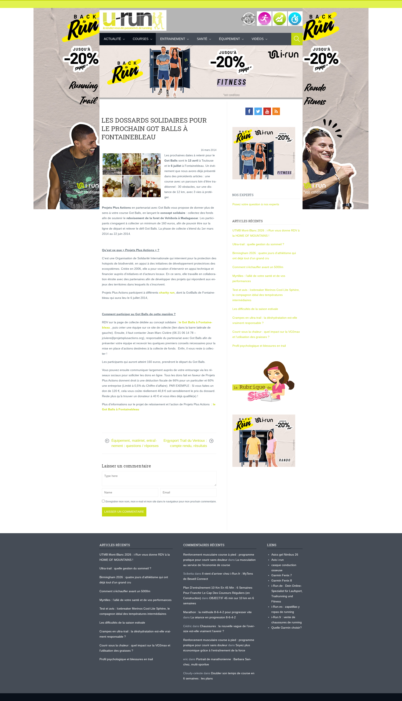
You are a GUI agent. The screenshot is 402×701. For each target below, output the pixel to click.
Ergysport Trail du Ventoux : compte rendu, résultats (185, 443)
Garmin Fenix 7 (281, 575)
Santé (202, 39)
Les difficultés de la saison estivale (255, 309)
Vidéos (258, 39)
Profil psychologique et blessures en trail (259, 345)
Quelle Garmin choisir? (286, 627)
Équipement (229, 39)
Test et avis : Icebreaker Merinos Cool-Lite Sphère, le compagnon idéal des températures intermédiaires (266, 295)
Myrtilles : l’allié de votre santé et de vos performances (135, 600)
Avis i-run (277, 559)
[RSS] (276, 111)
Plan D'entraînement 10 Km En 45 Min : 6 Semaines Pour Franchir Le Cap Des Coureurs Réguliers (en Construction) (217, 593)
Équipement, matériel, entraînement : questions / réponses (135, 443)
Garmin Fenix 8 (281, 580)
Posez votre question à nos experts (255, 204)
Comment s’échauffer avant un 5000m (258, 267)
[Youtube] (267, 111)
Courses (140, 39)
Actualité (112, 39)
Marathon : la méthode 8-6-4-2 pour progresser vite (217, 612)
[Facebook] (249, 111)
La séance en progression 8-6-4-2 (213, 617)
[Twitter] (258, 111)
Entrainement (172, 39)
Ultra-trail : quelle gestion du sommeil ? (258, 244)
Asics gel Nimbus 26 (284, 554)
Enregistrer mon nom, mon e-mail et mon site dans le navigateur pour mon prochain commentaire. (161, 501)
